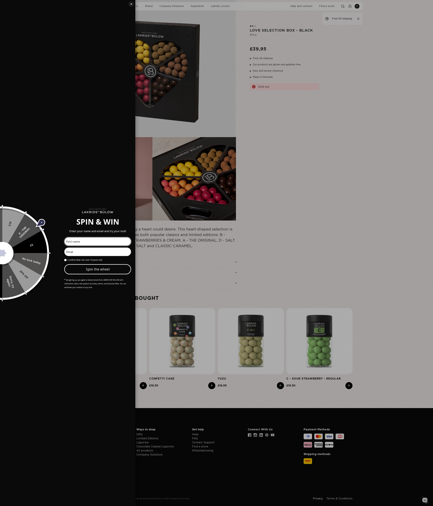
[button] (131, 4)
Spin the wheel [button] (98, 269)
